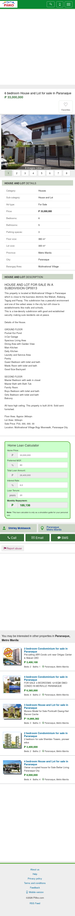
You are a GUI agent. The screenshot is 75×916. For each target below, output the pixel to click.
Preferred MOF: (14, 460)
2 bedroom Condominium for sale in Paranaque (46, 650)
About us (34, 869)
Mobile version (36, 892)
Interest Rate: (13, 480)
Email (39, 537)
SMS (64, 537)
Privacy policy (35, 878)
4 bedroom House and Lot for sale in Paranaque (46, 762)
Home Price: (13, 450)
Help (35, 874)
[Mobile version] (59, 4)
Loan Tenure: (13, 490)
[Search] (51, 4)
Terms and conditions (35, 883)
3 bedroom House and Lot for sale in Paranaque (46, 706)
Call (13, 537)
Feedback (35, 887)
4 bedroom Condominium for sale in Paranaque (46, 678)
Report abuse (14, 548)
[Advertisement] (37, 47)
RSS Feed (35, 903)
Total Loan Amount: (16, 470)
